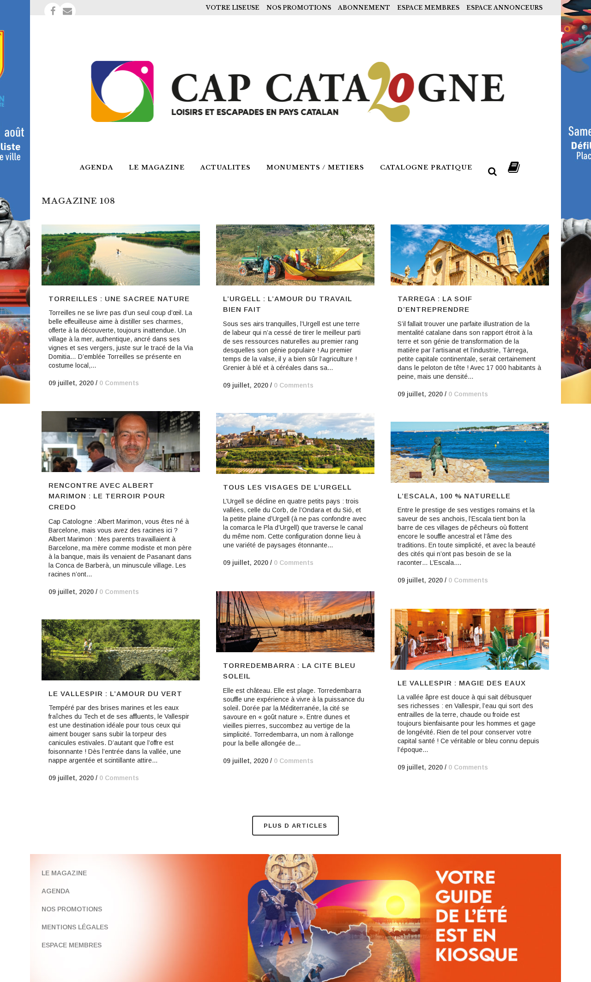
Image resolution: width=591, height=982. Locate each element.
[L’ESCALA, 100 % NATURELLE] (470, 452)
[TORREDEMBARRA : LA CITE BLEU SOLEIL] (295, 621)
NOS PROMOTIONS (298, 7)
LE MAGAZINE (64, 873)
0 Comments (119, 383)
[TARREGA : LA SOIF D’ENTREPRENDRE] (470, 254)
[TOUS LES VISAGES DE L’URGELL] (295, 443)
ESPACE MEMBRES (428, 7)
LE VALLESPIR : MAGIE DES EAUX (462, 683)
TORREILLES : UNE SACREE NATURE (119, 299)
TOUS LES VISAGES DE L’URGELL (287, 487)
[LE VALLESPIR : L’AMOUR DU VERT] (121, 649)
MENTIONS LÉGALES (75, 927)
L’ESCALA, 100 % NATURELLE (454, 496)
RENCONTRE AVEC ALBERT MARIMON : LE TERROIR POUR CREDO (106, 496)
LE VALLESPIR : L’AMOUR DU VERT (115, 693)
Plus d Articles (295, 825)
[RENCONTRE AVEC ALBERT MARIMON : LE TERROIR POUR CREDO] (121, 441)
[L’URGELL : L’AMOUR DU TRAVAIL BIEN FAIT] (295, 254)
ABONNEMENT (364, 7)
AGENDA (56, 891)
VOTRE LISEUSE (232, 7)
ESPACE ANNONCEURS (504, 7)
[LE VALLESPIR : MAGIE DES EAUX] (470, 639)
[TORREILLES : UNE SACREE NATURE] (121, 254)
